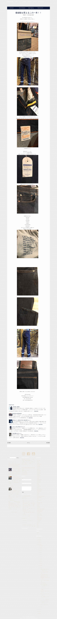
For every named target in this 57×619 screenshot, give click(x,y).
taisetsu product (39, 519)
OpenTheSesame (25, 503)
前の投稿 (48, 442)
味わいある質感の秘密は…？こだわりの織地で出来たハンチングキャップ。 (45, 585)
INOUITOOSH (39, 491)
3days (23, 500)
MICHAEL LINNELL (40, 502)
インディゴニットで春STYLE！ (45, 599)
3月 (40, 565)
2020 (39, 537)
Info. (20, 1)
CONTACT (35, 1)
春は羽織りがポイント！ (17, 433)
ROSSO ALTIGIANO (40, 510)
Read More (36, 411)
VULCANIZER (39, 520)
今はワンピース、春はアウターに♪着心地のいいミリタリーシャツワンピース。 (45, 602)
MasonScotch (40, 7)
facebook (24, 1)
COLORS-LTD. (24, 497)
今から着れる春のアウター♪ (44, 574)
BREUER (38, 469)
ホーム (28, 442)
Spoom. (38, 516)
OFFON (38, 505)
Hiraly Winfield (39, 488)
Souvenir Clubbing (39, 515)
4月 (40, 563)
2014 (39, 613)
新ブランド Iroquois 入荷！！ (45, 604)
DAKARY (38, 474)
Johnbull (11, 7)
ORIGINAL (38, 506)
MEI (37, 501)
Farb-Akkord (24, 514)
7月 (40, 556)
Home (16, 1)
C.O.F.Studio (39, 470)
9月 (40, 552)
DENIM (38, 478)
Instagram (29, 1)
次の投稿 (9, 442)
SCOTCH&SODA (39, 511)
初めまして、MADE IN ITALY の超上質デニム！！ (22, 420)
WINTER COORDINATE (17, 413)
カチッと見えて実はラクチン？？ (19, 426)
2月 (40, 567)
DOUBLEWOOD (39, 479)
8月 (40, 554)
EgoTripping (31, 7)
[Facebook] (28, 454)
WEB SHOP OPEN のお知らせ (16, 468)
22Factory (38, 460)
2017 (39, 544)
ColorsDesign (24, 520)
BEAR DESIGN (39, 464)
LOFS (38, 498)
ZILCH (38, 525)
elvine (38, 483)
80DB (38, 461)
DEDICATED (39, 475)
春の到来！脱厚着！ (16, 406)
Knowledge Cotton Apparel (41, 496)
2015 (39, 611)
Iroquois (38, 492)
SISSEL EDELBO (39, 514)
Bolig (23, 508)
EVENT (38, 484)
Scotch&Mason (22, 7)
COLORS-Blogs (41, 1)
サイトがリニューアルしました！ (13, 461)
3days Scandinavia (25, 505)
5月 (40, 561)
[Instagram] (23, 454)
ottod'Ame (38, 507)
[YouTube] (33, 454)
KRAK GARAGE (39, 497)
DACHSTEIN (39, 473)
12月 (40, 545)
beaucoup (38, 465)
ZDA (37, 524)
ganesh (38, 487)
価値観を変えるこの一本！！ (28, 13)
